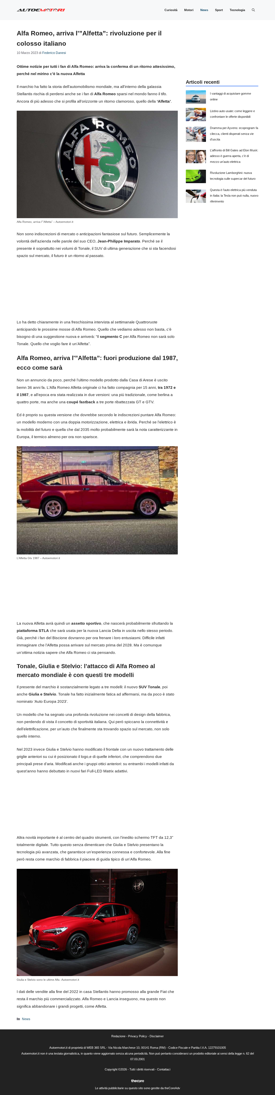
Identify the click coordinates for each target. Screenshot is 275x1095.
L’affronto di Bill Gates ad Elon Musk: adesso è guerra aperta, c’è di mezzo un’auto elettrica (234, 156)
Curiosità (170, 10)
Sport (219, 10)
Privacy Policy (137, 1036)
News (204, 10)
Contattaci (163, 1069)
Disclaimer (157, 1036)
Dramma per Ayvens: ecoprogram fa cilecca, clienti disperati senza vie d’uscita (234, 133)
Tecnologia (237, 10)
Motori (188, 10)
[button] (253, 10)
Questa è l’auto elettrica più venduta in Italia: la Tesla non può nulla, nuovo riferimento (234, 195)
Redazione (118, 1036)
